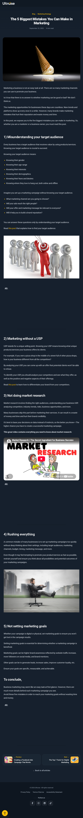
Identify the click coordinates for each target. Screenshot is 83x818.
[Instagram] (38, 803)
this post (12, 228)
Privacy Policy (25, 792)
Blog (33, 14)
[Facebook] (32, 803)
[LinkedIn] (44, 803)
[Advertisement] (41, 310)
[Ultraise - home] (9, 3)
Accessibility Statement (54, 792)
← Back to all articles (41, 770)
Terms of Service (38, 792)
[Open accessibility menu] (5, 813)
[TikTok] (50, 803)
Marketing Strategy (44, 14)
